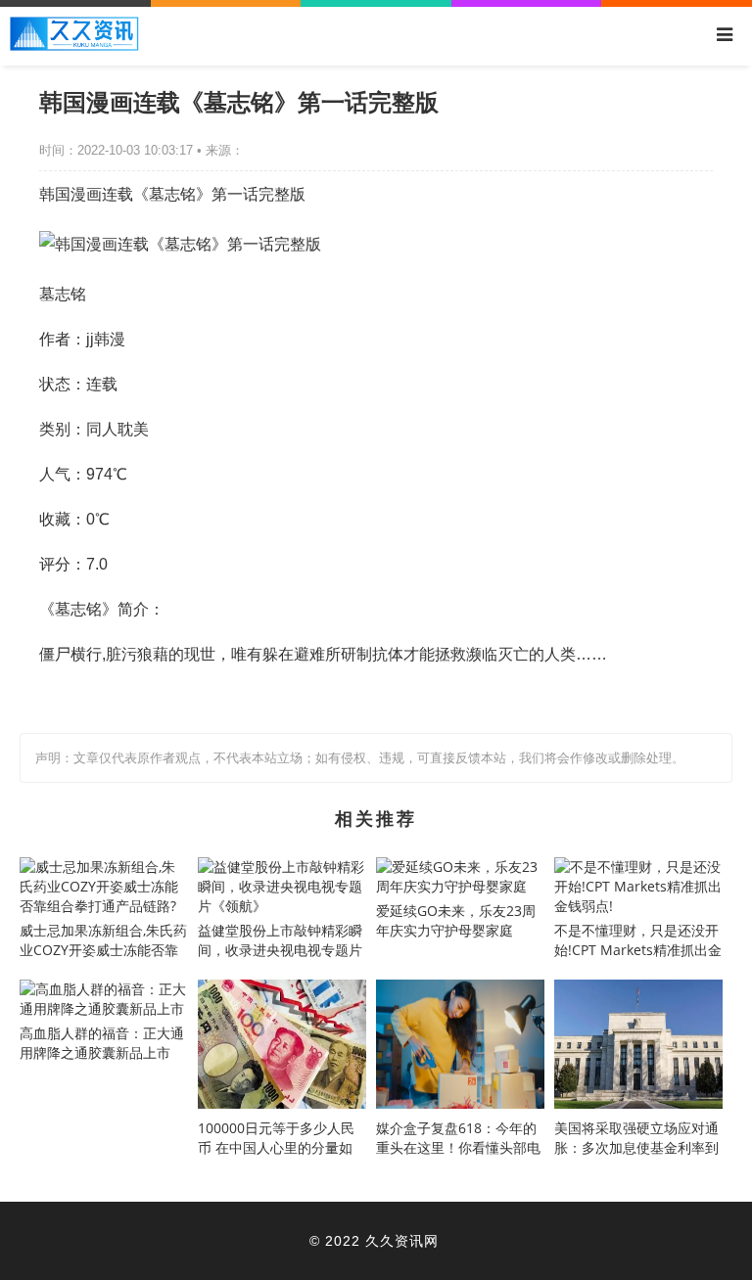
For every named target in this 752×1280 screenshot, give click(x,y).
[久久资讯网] (74, 45)
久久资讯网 (402, 1240)
